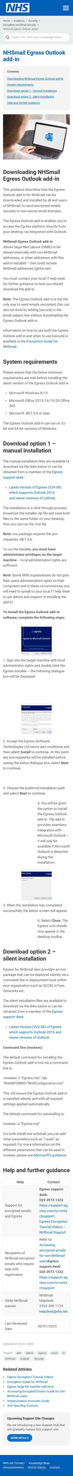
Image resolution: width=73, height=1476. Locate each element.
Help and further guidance (23, 102)
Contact (55, 1467)
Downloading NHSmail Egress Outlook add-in (35, 78)
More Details (20, 1437)
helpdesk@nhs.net (53, 1311)
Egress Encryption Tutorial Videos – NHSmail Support (53, 1226)
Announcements (13, 1467)
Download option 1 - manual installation (32, 90)
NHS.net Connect (14, 1463)
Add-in (29, 1353)
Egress (42, 1353)
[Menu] (66, 8)
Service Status (37, 1467)
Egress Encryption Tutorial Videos (30, 1377)
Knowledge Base (39, 1463)
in (64, 1353)
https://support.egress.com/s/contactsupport (53, 1210)
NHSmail (10, 1358)
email (54, 1353)
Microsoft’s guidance (50, 1155)
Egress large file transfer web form (30, 1386)
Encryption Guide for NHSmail (27, 1382)
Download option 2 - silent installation (30, 96)
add (19, 1353)
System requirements (20, 84)
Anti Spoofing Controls (22, 1406)
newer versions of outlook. (35, 492)
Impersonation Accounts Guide (28, 1401)
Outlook (24, 1358)
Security (39, 1358)
